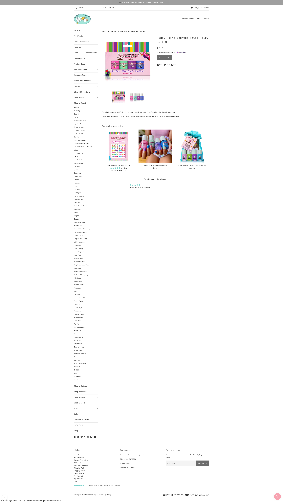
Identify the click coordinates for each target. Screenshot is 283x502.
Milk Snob (77, 278)
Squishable (78, 344)
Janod (76, 212)
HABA (76, 186)
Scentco (77, 334)
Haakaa (76, 183)
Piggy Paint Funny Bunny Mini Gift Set (192, 165)
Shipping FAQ (79, 468)
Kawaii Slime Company (82, 229)
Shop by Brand (86, 103)
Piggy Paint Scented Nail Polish (155, 165)
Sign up (111, 7)
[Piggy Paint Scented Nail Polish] (155, 146)
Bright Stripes (78, 127)
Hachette (77, 189)
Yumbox (77, 380)
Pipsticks (77, 304)
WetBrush (77, 376)
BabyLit (76, 114)
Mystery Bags (79, 64)
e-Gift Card (78, 425)
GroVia (76, 179)
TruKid (76, 370)
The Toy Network (80, 363)
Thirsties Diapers (80, 353)
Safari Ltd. (77, 330)
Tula (75, 373)
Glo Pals (77, 166)
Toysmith (77, 367)
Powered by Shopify (105, 495)
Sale (86, 414)
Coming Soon (86, 86)
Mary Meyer (78, 268)
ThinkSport (78, 350)
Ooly (75, 291)
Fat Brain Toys (79, 160)
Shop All (77, 47)
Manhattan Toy (79, 262)
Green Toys (78, 176)
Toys (86, 408)
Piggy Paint (78, 301)
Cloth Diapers (86, 403)
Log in (104, 7)
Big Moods (77, 124)
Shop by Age (86, 97)
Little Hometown (79, 242)
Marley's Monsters (80, 271)
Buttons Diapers (79, 130)
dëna (76, 150)
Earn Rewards (79, 457)
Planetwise (78, 311)
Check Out (205, 7)
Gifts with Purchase (81, 420)
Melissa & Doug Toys (81, 275)
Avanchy (77, 111)
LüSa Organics (79, 252)
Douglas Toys (78, 153)
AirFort (76, 107)
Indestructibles (79, 199)
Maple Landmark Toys (82, 265)
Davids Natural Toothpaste (83, 147)
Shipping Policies (80, 471)
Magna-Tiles (78, 258)
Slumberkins (78, 337)
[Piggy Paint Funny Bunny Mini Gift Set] (192, 146)
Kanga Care (78, 225)
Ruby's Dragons (79, 327)
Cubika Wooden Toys (81, 143)
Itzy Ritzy (77, 202)
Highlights (77, 193)
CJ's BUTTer (78, 133)
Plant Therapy (79, 314)
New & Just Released (86, 81)
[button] (183, 52)
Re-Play (77, 324)
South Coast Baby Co (91, 495)
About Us (77, 463)
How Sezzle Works (81, 465)
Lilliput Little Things (80, 239)
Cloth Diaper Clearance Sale (85, 53)
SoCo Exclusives (86, 70)
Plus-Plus (77, 321)
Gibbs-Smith (78, 163)
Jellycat (76, 216)
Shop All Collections (82, 92)
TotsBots (77, 360)
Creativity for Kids (80, 140)
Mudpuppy (77, 288)
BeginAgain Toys (80, 120)
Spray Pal (77, 340)
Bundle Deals (79, 58)
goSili (76, 170)
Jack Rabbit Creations (81, 206)
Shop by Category (86, 386)
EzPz (76, 157)
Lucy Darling (78, 248)
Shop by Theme (86, 392)
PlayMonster (78, 317)
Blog (76, 431)
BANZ (76, 117)
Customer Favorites (86, 75)
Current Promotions (81, 42)
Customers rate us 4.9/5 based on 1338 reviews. (103, 485)
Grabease (77, 173)
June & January (79, 222)
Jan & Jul (77, 209)
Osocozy (77, 294)
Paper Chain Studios (81, 298)
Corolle (76, 137)
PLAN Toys (78, 307)
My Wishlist (78, 36)
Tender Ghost (79, 347)
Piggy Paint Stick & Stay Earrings (118, 165)
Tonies (76, 357)
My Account (78, 476)
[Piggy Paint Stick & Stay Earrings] (118, 146)
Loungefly (77, 245)
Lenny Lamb (78, 235)
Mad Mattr (77, 255)
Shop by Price (86, 397)
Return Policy (79, 473)
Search (77, 30)
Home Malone (79, 196)
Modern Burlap (79, 285)
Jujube (76, 219)
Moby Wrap (78, 281)
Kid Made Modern (80, 232)
